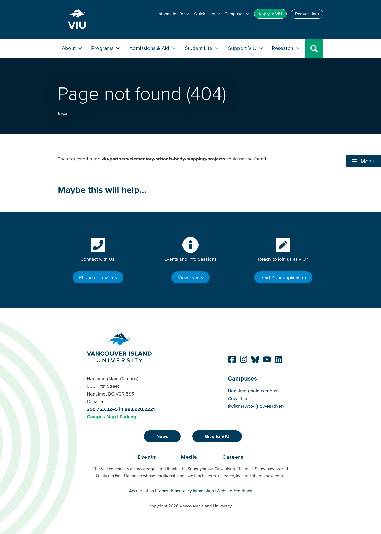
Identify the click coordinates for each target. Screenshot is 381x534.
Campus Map (101, 416)
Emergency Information (192, 490)
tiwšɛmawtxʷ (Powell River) (256, 406)
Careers (233, 457)
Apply (270, 13)
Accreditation (141, 490)
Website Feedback (234, 490)
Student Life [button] (199, 48)
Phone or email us (98, 277)
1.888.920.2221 (138, 409)
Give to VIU (217, 436)
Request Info (307, 13)
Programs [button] (103, 48)
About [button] (69, 48)
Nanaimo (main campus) (253, 390)
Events (147, 457)
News (62, 114)
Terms (162, 490)
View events (190, 277)
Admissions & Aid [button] (150, 48)
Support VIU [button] (243, 48)
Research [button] (283, 48)
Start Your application (283, 277)
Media (189, 457)
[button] (363, 161)
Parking (127, 416)
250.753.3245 (102, 409)
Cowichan (238, 398)
